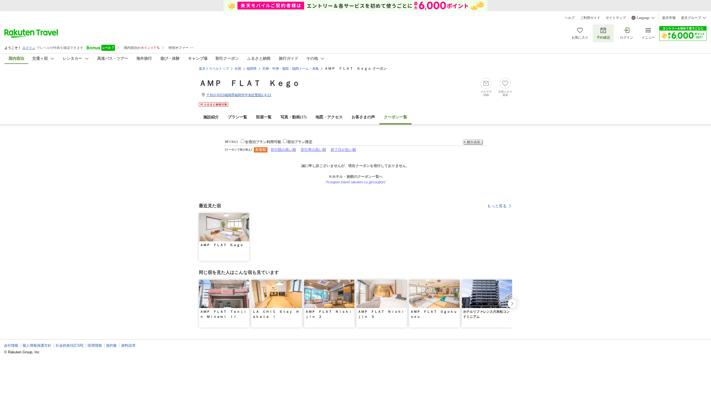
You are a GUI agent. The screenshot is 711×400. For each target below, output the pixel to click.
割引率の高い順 (313, 150)
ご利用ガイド (590, 18)
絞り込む (473, 142)
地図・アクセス (329, 117)
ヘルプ (570, 18)
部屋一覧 (264, 117)
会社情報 (11, 345)
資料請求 (128, 345)
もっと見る (497, 206)
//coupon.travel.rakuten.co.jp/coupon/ (355, 182)
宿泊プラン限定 (299, 142)
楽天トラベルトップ (214, 69)
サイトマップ (616, 18)
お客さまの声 (363, 117)
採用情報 (94, 345)
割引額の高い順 (283, 150)
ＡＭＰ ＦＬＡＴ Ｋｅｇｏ (249, 83)
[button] (245, 216)
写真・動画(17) (294, 117)
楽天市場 (668, 18)
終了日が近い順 (343, 150)
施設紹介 (211, 117)
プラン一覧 (237, 117)
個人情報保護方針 (36, 345)
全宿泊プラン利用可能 (263, 142)
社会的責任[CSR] (69, 345)
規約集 (111, 345)
